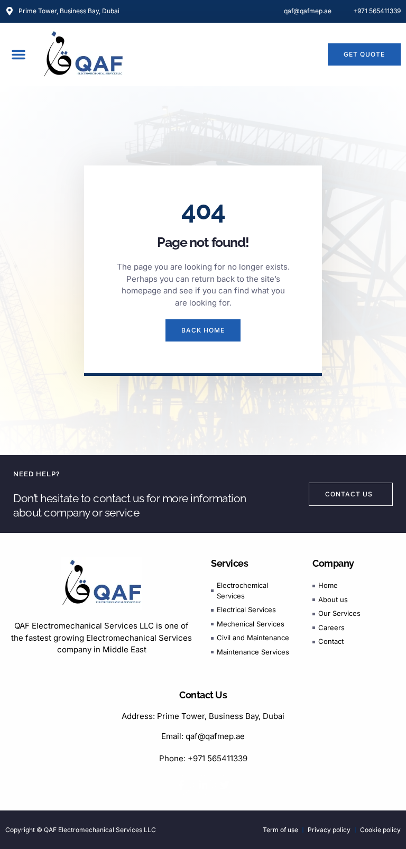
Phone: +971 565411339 (203, 758)
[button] (18, 54)
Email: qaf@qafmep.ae (203, 736)
